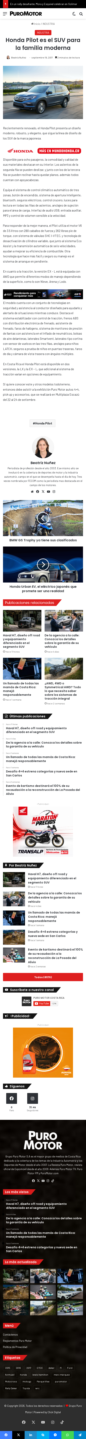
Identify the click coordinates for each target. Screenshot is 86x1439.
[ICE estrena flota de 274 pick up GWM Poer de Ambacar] (70, 1292)
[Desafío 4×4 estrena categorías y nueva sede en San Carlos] (14, 937)
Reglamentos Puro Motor (17, 1340)
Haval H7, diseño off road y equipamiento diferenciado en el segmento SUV (21, 641)
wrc (37, 1388)
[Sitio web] (32, 491)
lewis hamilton (40, 1374)
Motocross (11, 1381)
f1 (61, 1367)
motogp (27, 1381)
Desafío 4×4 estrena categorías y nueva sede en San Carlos (53, 934)
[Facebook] (37, 491)
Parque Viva (43, 1381)
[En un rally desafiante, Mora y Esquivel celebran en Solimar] (16, 1308)
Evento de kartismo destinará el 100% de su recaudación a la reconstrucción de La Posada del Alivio (55, 956)
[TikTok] (52, 1180)
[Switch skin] (74, 15)
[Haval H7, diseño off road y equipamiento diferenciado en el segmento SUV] (22, 621)
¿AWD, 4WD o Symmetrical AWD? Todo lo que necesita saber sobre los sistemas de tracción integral (63, 691)
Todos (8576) (43, 977)
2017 (28, 1367)
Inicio (37, 23)
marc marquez (62, 1374)
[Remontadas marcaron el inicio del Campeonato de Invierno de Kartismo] (70, 1308)
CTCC (40, 1367)
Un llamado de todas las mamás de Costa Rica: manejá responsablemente (21, 689)
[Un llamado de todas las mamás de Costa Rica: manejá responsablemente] (22, 668)
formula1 (9, 1374)
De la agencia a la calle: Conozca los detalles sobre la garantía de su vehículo (62, 641)
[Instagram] (53, 491)
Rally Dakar (11, 1388)
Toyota (26, 1388)
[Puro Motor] (26, 13)
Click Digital (54, 1412)
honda (23, 1374)
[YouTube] (48, 491)
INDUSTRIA (49, 23)
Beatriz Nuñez (18, 57)
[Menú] (5, 15)
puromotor (61, 1381)
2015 (7, 1367)
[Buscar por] (81, 15)
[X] (43, 491)
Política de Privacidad (15, 1347)
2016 (18, 1367)
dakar (51, 1367)
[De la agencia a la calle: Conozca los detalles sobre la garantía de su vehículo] (64, 621)
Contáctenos (10, 1334)
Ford (69, 1367)
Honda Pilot (43, 423)
